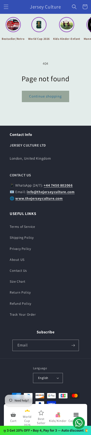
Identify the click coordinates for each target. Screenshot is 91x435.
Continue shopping (45, 96)
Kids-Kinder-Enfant (66, 39)
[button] (6, 6)
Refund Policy (20, 303)
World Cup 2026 (39, 39)
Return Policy (20, 292)
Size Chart (17, 281)
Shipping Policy (22, 237)
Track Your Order (23, 314)
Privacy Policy (20, 248)
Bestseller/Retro (13, 39)
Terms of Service (22, 226)
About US (17, 259)
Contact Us (18, 270)
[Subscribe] (73, 345)
